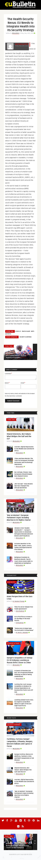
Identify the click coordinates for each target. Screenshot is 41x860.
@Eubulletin (15, 33)
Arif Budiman (20, 623)
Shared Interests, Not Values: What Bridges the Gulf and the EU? (19, 436)
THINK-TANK (8, 346)
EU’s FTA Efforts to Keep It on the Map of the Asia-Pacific (23, 618)
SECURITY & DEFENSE (25, 337)
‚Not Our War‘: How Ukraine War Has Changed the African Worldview (23, 486)
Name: (7, 383)
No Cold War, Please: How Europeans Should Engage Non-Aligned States (23, 474)
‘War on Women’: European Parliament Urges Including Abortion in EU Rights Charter (19, 517)
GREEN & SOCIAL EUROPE (15, 501)
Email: (23, 383)
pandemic (8, 334)
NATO (32, 331)
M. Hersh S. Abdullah (22, 632)
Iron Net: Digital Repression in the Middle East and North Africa (24, 449)
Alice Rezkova (20, 611)
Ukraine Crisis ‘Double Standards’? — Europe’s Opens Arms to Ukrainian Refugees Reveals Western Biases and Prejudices (23, 532)
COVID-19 (18, 331)
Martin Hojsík (26, 331)
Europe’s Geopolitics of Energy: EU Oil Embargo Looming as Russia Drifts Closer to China (20, 660)
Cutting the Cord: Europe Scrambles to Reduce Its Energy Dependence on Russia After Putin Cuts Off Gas (23, 688)
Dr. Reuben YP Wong (18, 601)
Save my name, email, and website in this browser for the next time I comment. (20, 395)
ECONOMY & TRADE (13, 643)
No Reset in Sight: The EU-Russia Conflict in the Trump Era (17, 847)
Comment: (8, 373)
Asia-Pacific (11, 582)
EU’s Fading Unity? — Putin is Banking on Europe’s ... (16, 357)
